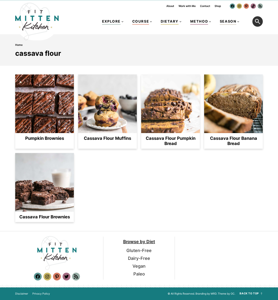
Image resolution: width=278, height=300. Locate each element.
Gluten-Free (139, 250)
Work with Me (187, 6)
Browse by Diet (139, 241)
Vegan (139, 266)
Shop (218, 6)
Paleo (139, 274)
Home (19, 44)
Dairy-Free (139, 258)
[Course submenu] (151, 21)
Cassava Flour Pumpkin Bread (170, 141)
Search (257, 21)
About (170, 6)
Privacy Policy (41, 293)
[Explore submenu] (122, 21)
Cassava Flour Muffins (107, 138)
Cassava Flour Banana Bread (233, 141)
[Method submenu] (210, 21)
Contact (205, 6)
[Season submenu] (238, 21)
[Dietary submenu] (180, 21)
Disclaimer (21, 293)
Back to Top (249, 293)
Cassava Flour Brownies (44, 216)
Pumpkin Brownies (44, 138)
